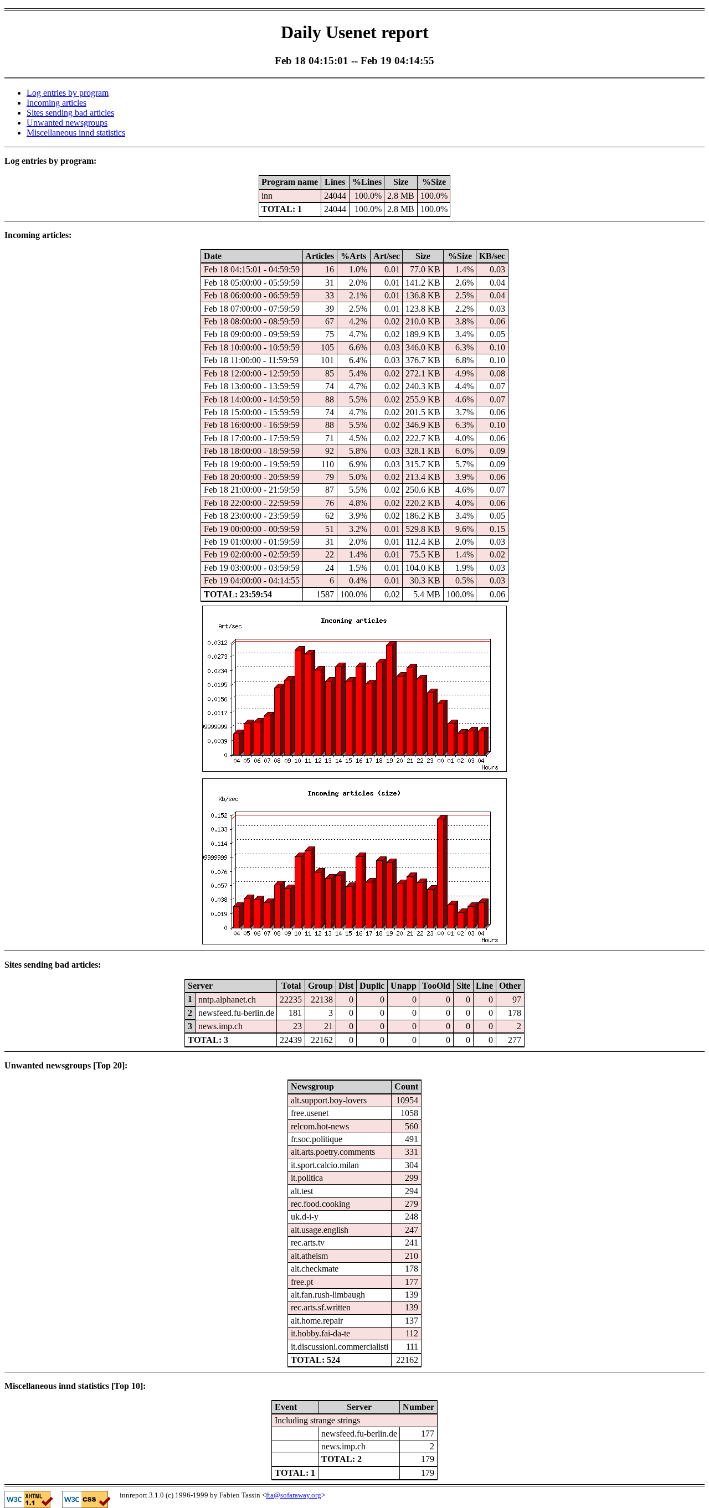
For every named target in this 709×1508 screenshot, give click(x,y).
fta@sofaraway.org (293, 1495)
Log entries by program (68, 92)
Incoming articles (56, 102)
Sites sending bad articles (70, 112)
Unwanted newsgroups (67, 122)
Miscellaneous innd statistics (76, 132)
